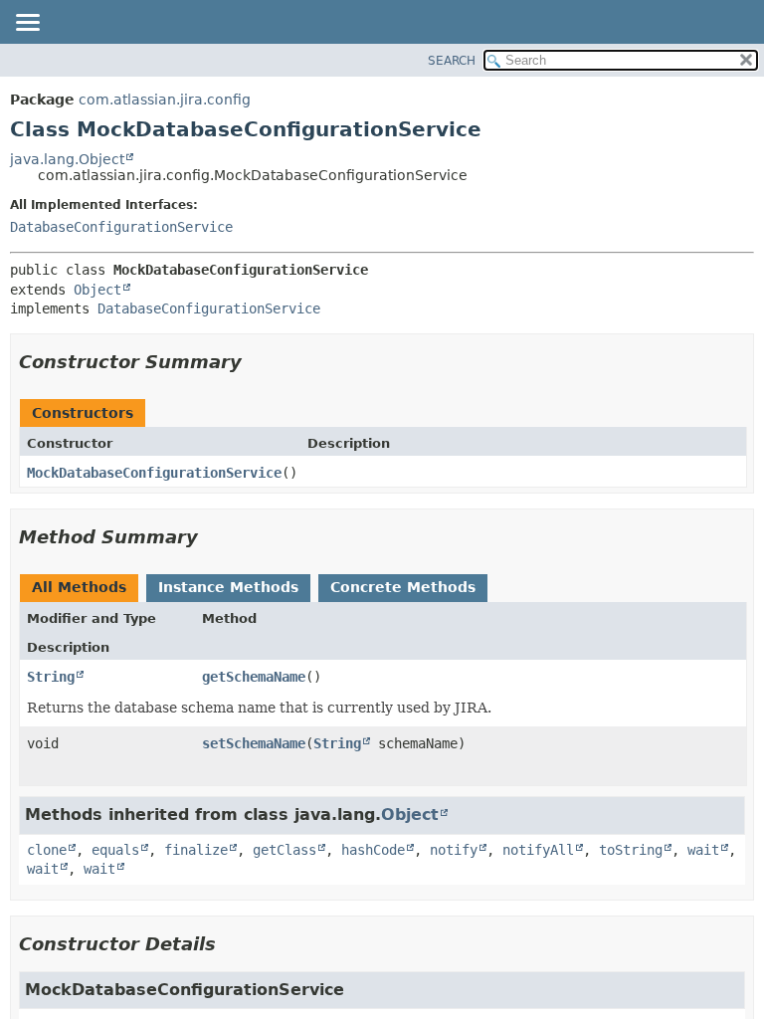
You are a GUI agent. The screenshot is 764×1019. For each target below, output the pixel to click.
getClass (284, 850)
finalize (196, 850)
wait (703, 850)
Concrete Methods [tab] (403, 587)
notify (454, 850)
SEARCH (452, 61)
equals (115, 850)
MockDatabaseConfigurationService (154, 473)
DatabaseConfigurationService (121, 227)
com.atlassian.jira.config (165, 99)
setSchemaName (253, 743)
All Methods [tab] (79, 587)
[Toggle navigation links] (27, 24)
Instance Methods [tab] (228, 587)
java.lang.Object (67, 159)
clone (47, 850)
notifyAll (538, 850)
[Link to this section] (256, 361)
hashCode (373, 850)
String (51, 677)
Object (97, 290)
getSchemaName (253, 677)
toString (631, 850)
